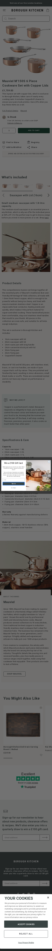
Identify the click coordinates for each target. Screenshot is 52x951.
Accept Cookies (26, 924)
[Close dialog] (49, 462)
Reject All (26, 934)
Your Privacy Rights (26, 943)
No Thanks (13, 487)
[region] (26, 921)
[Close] (48, 897)
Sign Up (14, 483)
